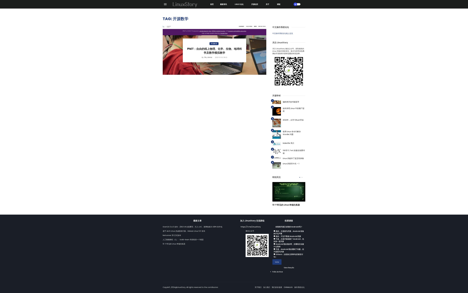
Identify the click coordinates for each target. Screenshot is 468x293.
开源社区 (254, 4)
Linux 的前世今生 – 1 (291, 163)
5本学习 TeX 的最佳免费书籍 (294, 151)
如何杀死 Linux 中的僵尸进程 (293, 109)
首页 (212, 4)
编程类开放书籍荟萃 (291, 102)
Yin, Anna (208, 57)
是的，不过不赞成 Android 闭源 (288, 236)
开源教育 (214, 44)
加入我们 (266, 287)
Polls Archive (277, 272)
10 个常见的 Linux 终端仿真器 (286, 204)
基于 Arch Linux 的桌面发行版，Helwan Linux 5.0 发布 (184, 231)
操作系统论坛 (299, 287)
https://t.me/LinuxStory (251, 227)
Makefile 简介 (288, 143)
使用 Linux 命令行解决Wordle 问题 (292, 133)
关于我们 (258, 287)
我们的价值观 (277, 287)
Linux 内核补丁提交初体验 (293, 158)
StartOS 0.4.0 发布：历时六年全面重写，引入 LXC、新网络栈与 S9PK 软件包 (192, 227)
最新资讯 (223, 4)
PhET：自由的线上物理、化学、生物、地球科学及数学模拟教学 (214, 51)
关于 (267, 4)
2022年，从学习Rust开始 (293, 120)
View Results (289, 267)
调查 (278, 4)
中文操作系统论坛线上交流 (282, 33)
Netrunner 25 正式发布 (172, 235)
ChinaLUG (288, 287)
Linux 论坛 (239, 4)
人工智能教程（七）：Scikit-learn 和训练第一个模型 (183, 239)
